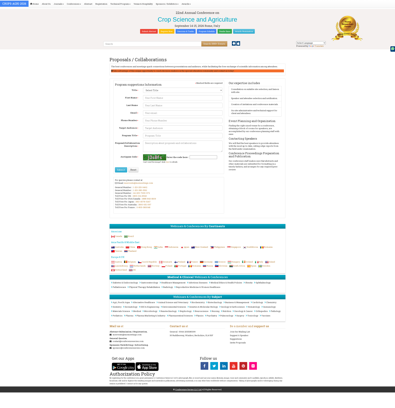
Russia (210, 265)
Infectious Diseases (198, 282)
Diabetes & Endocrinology (125, 282)
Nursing (215, 311)
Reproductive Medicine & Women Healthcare (198, 287)
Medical (137, 311)
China (132, 247)
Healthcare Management (173, 282)
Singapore (236, 247)
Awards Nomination (244, 31)
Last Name (132, 105)
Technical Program (119, 3)
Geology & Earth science (233, 306)
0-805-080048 (143, 207)
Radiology (168, 287)
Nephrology (186, 311)
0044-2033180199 (187, 331)
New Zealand (201, 247)
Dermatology (131, 306)
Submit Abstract (149, 31)
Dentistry (117, 306)
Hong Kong (146, 247)
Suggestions (236, 339)
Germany (208, 261)
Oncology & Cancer (243, 311)
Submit (121, 169)
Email (134, 112)
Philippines (219, 247)
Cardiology (257, 302)
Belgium (132, 261)
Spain (253, 265)
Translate (319, 46)
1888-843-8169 (149, 198)
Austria (118, 261)
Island (272, 261)
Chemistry (271, 302)
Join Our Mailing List (240, 331)
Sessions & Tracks (185, 31)
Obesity (249, 282)
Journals (58, 3)
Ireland (249, 261)
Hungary (235, 261)
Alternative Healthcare (144, 302)
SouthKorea (252, 247)
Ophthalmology (263, 282)
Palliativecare (119, 287)
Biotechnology (215, 302)
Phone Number (129, 120)
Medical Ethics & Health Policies (226, 282)
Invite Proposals (238, 342)
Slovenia (223, 265)
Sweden (266, 265)
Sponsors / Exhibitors (166, 3)
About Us (46, 3)
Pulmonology (226, 315)
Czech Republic (149, 261)
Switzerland (121, 269)
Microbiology (150, 311)
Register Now (167, 31)
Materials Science (121, 311)
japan (186, 247)
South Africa (239, 265)
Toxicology (252, 315)
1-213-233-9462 (140, 187)
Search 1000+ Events (214, 43)
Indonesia (173, 247)
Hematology (254, 306)
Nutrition (226, 311)
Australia (119, 247)
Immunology (269, 306)
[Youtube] (233, 366)
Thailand (132, 251)
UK (134, 269)
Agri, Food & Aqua (121, 302)
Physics (200, 315)
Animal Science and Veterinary (173, 302)
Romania (268, 247)
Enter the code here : (178, 157)
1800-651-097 (144, 204)
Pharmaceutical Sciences (180, 315)
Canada (118, 236)
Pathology (276, 311)
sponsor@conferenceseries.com (129, 347)
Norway (156, 265)
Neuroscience (201, 311)
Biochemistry (198, 302)
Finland (181, 261)
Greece (222, 261)
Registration (101, 3)
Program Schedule (207, 31)
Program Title (129, 135)
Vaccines (265, 315)
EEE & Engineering (150, 306)
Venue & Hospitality (143, 3)
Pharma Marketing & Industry (150, 315)
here (167, 162)
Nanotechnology (168, 311)
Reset (133, 169)
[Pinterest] (243, 366)
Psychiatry (212, 315)
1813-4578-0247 (143, 201)
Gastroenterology (149, 282)
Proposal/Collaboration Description (127, 144)
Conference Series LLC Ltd (188, 389)
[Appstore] (238, 43)
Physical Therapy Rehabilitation (144, 287)
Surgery (240, 315)
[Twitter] (214, 366)
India (160, 247)
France (194, 261)
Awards (185, 3)
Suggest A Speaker (239, 335)
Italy (261, 261)
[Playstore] (234, 43)
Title (134, 90)
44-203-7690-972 (141, 193)
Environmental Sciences (174, 306)
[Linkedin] (224, 366)
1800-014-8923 (140, 196)
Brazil (131, 236)
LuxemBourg (121, 265)
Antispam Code (129, 156)
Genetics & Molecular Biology (203, 306)
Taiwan (118, 251)
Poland (168, 265)
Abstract (88, 3)
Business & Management (237, 302)
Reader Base (224, 31)
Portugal (182, 265)
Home (35, 3)
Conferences (73, 3)
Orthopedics (262, 311)
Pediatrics (118, 315)
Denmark (167, 261)
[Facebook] (204, 366)
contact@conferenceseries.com (128, 341)
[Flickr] (253, 366)
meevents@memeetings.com (138, 183)
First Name (131, 97)
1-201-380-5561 (140, 190)
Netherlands (139, 265)
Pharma (129, 315)
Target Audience (128, 127)
